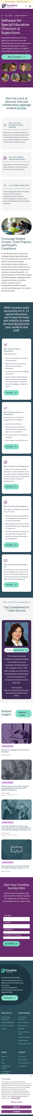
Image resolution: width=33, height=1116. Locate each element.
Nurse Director (22, 1025)
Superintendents (23, 1040)
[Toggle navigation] (30, 6)
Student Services (7, 746)
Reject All (16, 1107)
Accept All (16, 1111)
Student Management (7, 1022)
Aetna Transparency (24, 1063)
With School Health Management (16, 506)
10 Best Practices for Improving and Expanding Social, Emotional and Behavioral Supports (14, 788)
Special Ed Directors (24, 1037)
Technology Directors (24, 1043)
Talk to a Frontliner (14, 57)
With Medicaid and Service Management (13, 413)
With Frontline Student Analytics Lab (16, 565)
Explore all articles (22, 713)
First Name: (7, 915)
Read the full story (19, 650)
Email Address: (8, 929)
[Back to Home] (1, 15)
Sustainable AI (22, 1066)
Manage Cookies (16, 1102)
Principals (21, 1029)
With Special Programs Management (12, 350)
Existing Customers (23, 1)
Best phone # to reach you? (12, 935)
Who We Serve (9, 15)
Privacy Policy (22, 1060)
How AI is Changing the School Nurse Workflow (15, 751)
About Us (4, 1056)
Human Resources (23, 1022)
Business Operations (7, 1025)
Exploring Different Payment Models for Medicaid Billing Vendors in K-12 (15, 867)
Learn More (9, 393)
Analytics (4, 1029)
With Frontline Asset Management (16, 466)
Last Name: (7, 922)
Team (2, 1060)
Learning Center (11, 1)
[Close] (31, 1076)
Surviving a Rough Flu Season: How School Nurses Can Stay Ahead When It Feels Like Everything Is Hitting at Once (16, 828)
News (3, 1063)
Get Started (9, 944)
